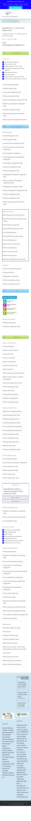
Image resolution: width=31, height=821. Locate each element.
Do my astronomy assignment (12, 426)
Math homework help (10, 618)
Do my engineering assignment (13, 577)
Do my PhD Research (9, 232)
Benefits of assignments (10, 398)
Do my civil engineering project (13, 561)
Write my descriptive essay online (13, 373)
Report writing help (9, 362)
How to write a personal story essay (22, 694)
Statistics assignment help (11, 110)
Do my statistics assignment (12, 153)
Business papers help (10, 88)
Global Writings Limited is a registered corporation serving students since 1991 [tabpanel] (13, 491)
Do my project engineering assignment (15, 615)
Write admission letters (10, 643)
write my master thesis (10, 251)
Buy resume (7, 632)
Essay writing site (8, 346)
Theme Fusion (20, 804)
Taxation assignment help (11, 198)
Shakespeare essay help (10, 276)
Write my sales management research (15, 120)
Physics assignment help (11, 434)
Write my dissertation (10, 248)
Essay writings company (10, 394)
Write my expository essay (11, 280)
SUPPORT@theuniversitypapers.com (15, 1)
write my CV (7, 653)
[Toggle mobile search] (25, 11)
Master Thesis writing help (11, 244)
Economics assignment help (12, 92)
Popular (19, 677)
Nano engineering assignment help (14, 607)
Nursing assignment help (11, 442)
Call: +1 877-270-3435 (9, 39)
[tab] (15, 485)
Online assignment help (10, 387)
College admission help (10, 635)
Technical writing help (10, 365)
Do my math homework (10, 593)
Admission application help (12, 628)
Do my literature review (10, 466)
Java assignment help (10, 521)
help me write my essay (10, 350)
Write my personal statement (12, 660)
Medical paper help (9, 446)
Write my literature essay (11, 478)
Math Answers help (9, 597)
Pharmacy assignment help (11, 449)
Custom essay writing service (12, 269)
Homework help (8, 354)
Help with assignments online (12, 383)
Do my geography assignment (12, 430)
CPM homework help (9, 552)
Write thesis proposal (10, 255)
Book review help (8, 390)
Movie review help (9, 474)
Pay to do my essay (9, 358)
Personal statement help (11, 639)
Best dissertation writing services (13, 215)
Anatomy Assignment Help (11, 415)
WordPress (15, 804)
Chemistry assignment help (11, 423)
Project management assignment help (15, 100)
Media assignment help (10, 470)
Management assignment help (12, 187)
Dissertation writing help (11, 225)
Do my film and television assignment (15, 463)
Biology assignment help (11, 419)
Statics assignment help (10, 438)
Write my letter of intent (11, 657)
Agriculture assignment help (12, 411)
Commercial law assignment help (13, 143)
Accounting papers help (10, 85)
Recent (22, 678)
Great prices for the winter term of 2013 (22, 684)
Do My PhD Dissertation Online (13, 229)
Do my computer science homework (14, 517)
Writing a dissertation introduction (14, 259)
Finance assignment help (11, 96)
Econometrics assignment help (13, 163)
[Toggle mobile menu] (28, 11)
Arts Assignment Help (10, 459)
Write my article (8, 369)
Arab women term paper (22, 704)
